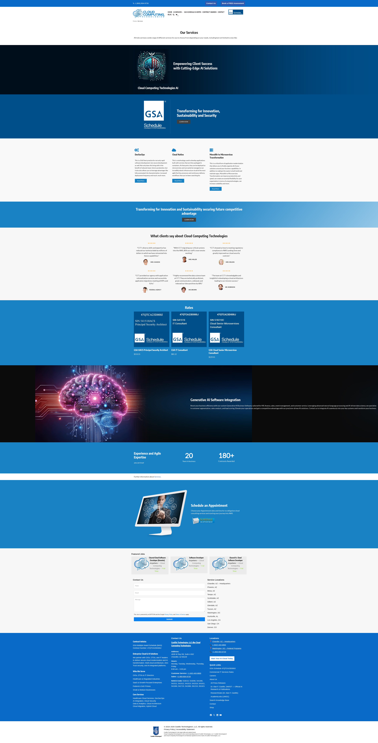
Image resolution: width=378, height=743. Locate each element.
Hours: (174, 661)
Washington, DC (213, 613)
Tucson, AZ (211, 609)
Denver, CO (212, 627)
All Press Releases (218, 683)
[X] (214, 716)
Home (170, 12)
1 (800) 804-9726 (142, 3)
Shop (212, 708)
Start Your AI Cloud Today (222, 659)
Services (157, 477)
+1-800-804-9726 (184, 677)
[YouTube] (220, 716)
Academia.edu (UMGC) (220, 697)
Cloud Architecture (154, 704)
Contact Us (211, 3)
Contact (221, 12)
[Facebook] (211, 716)
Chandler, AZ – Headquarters (218, 584)
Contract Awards (209, 12)
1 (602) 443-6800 (219, 645)
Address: (175, 652)
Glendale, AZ (212, 605)
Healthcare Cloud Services (143, 698)
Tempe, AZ (211, 595)
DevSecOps (159, 698)
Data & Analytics (139, 704)
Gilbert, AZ (211, 602)
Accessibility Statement (185, 729)
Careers (213, 676)
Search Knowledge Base (219, 700)
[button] (182, 12)
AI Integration (138, 701)
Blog (170, 14)
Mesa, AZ (211, 591)
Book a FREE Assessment (233, 3)
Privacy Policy (169, 614)
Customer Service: (179, 673)
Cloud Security (150, 701)
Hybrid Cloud (151, 706)
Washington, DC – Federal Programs (226, 648)
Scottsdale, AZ (213, 598)
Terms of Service (180, 614)
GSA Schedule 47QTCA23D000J (223, 668)
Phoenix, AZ (212, 587)
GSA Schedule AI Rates (192, 12)
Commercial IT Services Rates (222, 672)
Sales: (173, 677)
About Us (213, 679)
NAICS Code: (176, 681)
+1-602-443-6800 (194, 673)
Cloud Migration (139, 706)
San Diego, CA (213, 624)
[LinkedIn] (217, 716)
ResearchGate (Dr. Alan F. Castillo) (224, 693)
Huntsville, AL (212, 616)
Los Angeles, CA (213, 620)
